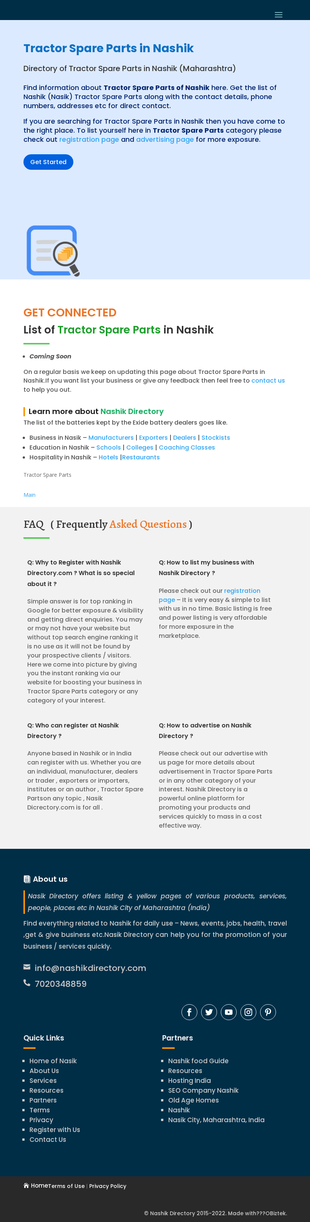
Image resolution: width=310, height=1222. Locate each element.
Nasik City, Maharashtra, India (216, 1119)
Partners (43, 1100)
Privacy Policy (107, 1186)
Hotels (108, 457)
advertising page (165, 139)
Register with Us (54, 1129)
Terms (39, 1110)
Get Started (48, 162)
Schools (108, 447)
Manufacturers (111, 437)
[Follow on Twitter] (209, 1012)
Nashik (179, 1110)
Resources (46, 1090)
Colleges (139, 447)
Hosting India (189, 1080)
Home (39, 1185)
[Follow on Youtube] (229, 1012)
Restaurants (141, 457)
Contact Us (47, 1139)
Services (43, 1080)
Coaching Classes (187, 447)
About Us (44, 1070)
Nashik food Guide (198, 1060)
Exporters (153, 437)
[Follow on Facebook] (189, 1012)
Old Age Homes (193, 1100)
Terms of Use (66, 1186)
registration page (89, 139)
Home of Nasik (53, 1060)
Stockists (216, 437)
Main (29, 494)
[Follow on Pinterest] (268, 1012)
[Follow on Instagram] (248, 1012)
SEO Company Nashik (203, 1090)
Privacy (41, 1119)
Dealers (184, 437)
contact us (267, 380)
